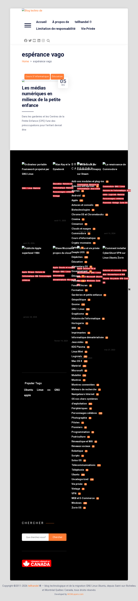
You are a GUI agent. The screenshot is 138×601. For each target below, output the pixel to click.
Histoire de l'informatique (88, 318)
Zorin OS (123, 203)
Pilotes (77, 422)
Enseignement (81, 271)
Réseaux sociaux (83, 446)
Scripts (77, 455)
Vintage (56, 196)
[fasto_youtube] (34, 40)
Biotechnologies (83, 209)
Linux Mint (79, 351)
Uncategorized (82, 479)
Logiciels (79, 356)
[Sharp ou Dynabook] (65, 170)
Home (25, 61)
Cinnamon (79, 224)
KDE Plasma (80, 347)
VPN (121, 278)
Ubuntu (78, 474)
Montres (78, 380)
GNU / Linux (27, 188)
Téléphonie (80, 469)
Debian (77, 247)
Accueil (41, 22)
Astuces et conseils (85, 205)
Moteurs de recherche (86, 389)
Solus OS (78, 460)
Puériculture (80, 436)
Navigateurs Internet (85, 394)
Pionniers (79, 427)
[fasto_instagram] (43, 40)
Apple (24, 272)
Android (78, 195)
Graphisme (79, 313)
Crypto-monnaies (83, 242)
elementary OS (81, 266)
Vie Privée (88, 28)
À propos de (60, 22)
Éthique (31, 272)
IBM (36, 276)
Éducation (57, 184)
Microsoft (79, 370)
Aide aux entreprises (85, 186)
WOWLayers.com (75, 594)
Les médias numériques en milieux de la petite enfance (41, 96)
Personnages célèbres (63, 192)
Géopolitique (81, 299)
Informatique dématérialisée (89, 337)
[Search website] (48, 40)
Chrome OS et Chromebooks (89, 214)
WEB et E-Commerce (85, 498)
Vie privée (79, 484)
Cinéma (78, 219)
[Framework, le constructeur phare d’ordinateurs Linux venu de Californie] (37, 172)
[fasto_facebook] (26, 40)
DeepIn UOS (80, 252)
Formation (79, 290)
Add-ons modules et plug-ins (90, 181)
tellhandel (33, 585)
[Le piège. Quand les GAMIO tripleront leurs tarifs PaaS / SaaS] (65, 254)
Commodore (81, 233)
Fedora (78, 280)
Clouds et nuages (67, 267)
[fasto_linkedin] (39, 40)
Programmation (82, 432)
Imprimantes (80, 332)
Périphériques (81, 408)
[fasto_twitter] (30, 40)
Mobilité (78, 375)
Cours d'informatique (85, 238)
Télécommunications (86, 465)
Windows (79, 503)
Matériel (36, 188)
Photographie (81, 417)
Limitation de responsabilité (55, 28)
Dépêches (79, 257)
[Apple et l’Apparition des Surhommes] (37, 256)
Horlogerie (79, 323)
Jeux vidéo (79, 342)
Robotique (79, 451)
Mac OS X (79, 361)
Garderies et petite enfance (88, 294)
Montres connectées (85, 384)
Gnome (78, 304)
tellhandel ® (83, 22)
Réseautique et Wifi (84, 441)
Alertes (77, 190)
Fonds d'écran (81, 285)
